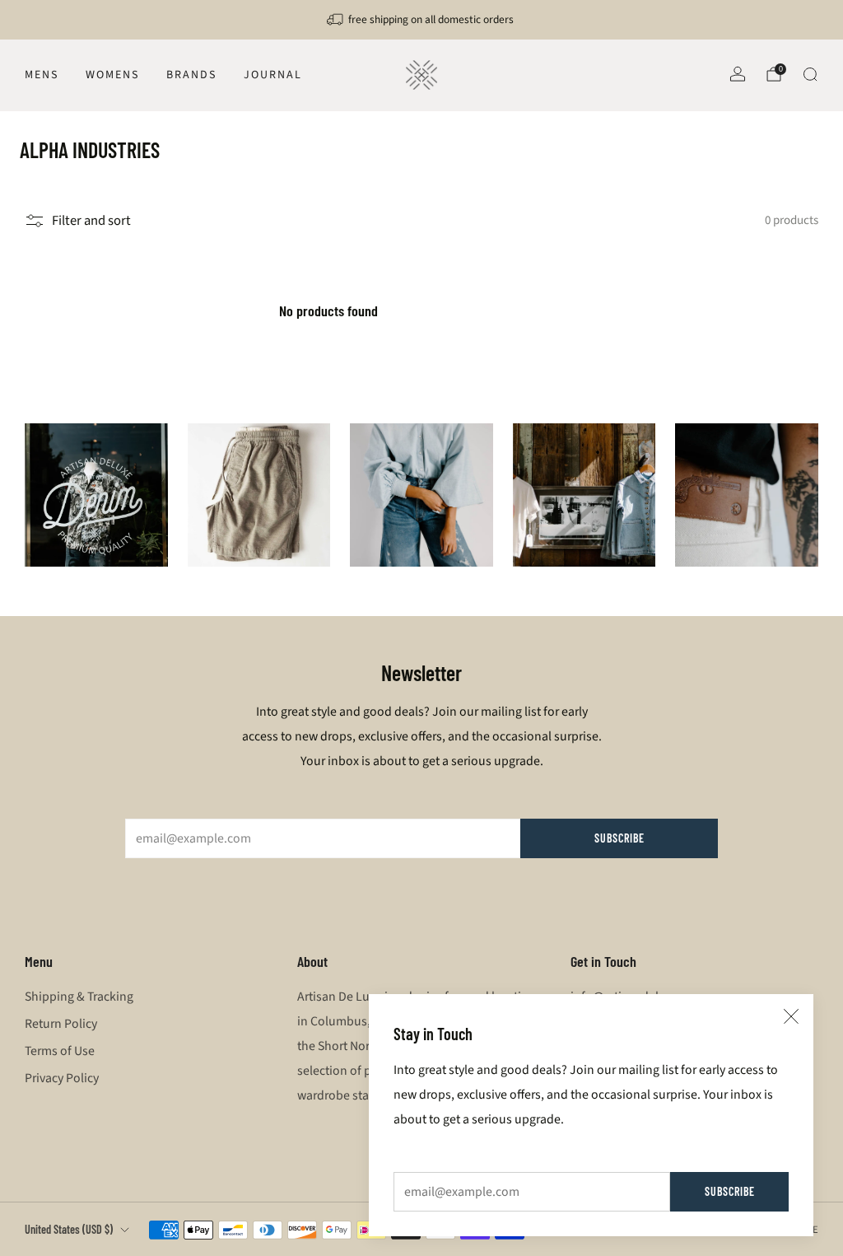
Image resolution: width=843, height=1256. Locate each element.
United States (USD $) (69, 1229)
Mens (41, 75)
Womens (112, 75)
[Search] (810, 74)
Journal (273, 75)
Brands (191, 75)
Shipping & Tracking (79, 997)
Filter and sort (91, 221)
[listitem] (421, 20)
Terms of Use (60, 1051)
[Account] (737, 74)
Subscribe (730, 1191)
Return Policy (61, 1024)
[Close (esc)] (791, 1016)
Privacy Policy (62, 1078)
